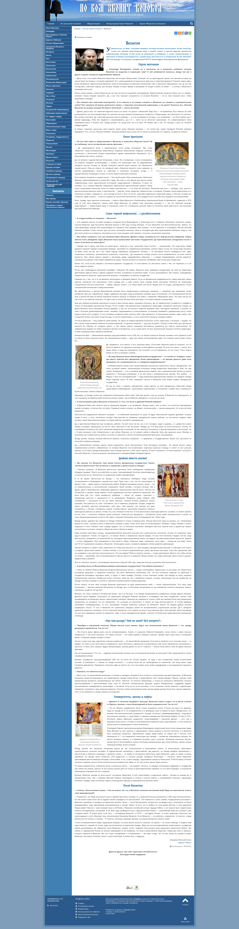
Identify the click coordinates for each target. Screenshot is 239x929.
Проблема (50, 154)
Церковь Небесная (53, 40)
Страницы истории (53, 164)
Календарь (50, 31)
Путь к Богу (50, 96)
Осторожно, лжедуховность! (57, 137)
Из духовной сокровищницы (57, 110)
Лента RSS (54, 905)
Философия (51, 120)
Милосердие (51, 150)
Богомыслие (51, 69)
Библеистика (51, 76)
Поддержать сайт (84, 917)
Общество (50, 140)
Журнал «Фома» (184, 843)
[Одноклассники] (179, 33)
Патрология (50, 65)
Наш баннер (51, 199)
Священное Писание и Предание (55, 47)
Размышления (52, 144)
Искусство (50, 161)
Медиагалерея (93, 24)
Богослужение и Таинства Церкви (56, 35)
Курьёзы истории (53, 167)
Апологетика (51, 72)
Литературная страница (55, 178)
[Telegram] (182, 33)
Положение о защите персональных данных (55, 206)
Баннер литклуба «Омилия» (57, 202)
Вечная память (52, 157)
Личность (50, 89)
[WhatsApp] (189, 33)
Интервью (50, 52)
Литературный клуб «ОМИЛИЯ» (54, 185)
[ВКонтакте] (175, 33)
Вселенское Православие (56, 82)
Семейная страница (54, 171)
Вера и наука (51, 130)
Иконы (48, 55)
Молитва (49, 103)
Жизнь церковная (53, 86)
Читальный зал (52, 181)
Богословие (51, 62)
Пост (48, 59)
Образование (51, 123)
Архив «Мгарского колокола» (153, 24)
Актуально (50, 99)
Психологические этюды (56, 127)
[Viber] (186, 33)
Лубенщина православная (56, 113)
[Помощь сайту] (133, 889)
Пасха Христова (52, 28)
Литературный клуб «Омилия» (119, 24)
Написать (50, 195)
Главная (50, 24)
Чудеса (49, 106)
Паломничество (52, 79)
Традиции (50, 93)
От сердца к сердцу (54, 116)
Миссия (49, 147)
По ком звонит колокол (71, 24)
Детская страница (53, 174)
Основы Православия (55, 43)
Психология (51, 133)
